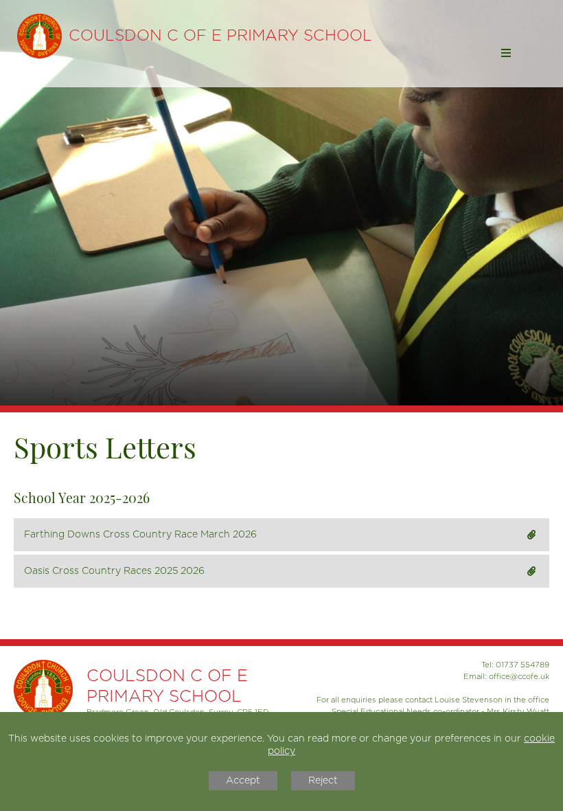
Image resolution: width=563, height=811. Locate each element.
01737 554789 (522, 665)
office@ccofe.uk (519, 676)
